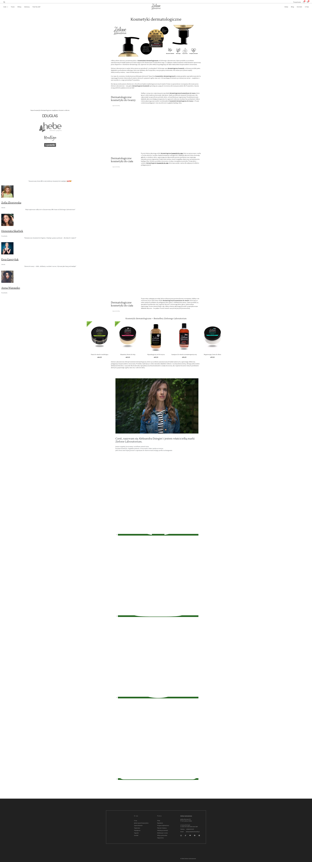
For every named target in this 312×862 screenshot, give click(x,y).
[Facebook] (158, 535)
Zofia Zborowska (11, 202)
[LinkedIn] (158, 779)
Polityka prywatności (162, 830)
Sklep (286, 7)
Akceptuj (279, 857)
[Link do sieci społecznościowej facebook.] (194, 835)
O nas (307, 7)
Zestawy (27, 7)
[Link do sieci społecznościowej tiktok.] (185, 835)
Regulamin (160, 823)
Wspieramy (137, 828)
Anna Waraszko (10, 288)
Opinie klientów (138, 825)
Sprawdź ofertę (116, 105)
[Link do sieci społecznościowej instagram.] (181, 835)
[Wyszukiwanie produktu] (4, 2)
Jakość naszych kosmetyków (141, 823)
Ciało (4, 7)
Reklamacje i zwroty (162, 833)
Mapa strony (160, 838)
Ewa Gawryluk (10, 259)
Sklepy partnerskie (162, 835)
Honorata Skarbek (12, 231)
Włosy (19, 7)
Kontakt (299, 7)
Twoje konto (297, 2)
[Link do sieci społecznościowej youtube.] (190, 835)
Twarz (13, 7)
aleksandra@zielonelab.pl (192, 831)
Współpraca (137, 830)
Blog (292, 7)
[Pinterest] (158, 697)
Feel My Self (36, 7)
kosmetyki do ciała (177, 153)
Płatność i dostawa (162, 828)
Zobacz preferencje (300, 857)
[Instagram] (158, 616)
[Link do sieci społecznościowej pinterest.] (199, 835)
